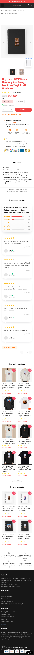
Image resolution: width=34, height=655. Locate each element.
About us (3, 594)
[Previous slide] (3, 42)
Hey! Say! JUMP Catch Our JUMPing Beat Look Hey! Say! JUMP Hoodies (24, 441)
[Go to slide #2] (21, 72)
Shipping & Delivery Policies (8, 612)
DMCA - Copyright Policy (7, 601)
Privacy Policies (5, 599)
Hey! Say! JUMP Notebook (9, 13)
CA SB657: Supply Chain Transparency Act (12, 603)
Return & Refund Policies (7, 616)
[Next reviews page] (30, 352)
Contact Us (4, 619)
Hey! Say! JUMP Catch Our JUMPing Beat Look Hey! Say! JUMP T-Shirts (8, 441)
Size (3, 98)
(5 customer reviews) (15, 92)
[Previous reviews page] (21, 352)
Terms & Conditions (6, 596)
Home (2, 11)
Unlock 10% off (3, 647)
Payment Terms (5, 614)
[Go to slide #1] (12, 72)
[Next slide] (30, 42)
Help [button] (31, 652)
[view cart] (32, 5)
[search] (29, 5)
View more (17, 480)
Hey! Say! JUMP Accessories (15, 11)
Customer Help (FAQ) (7, 621)
